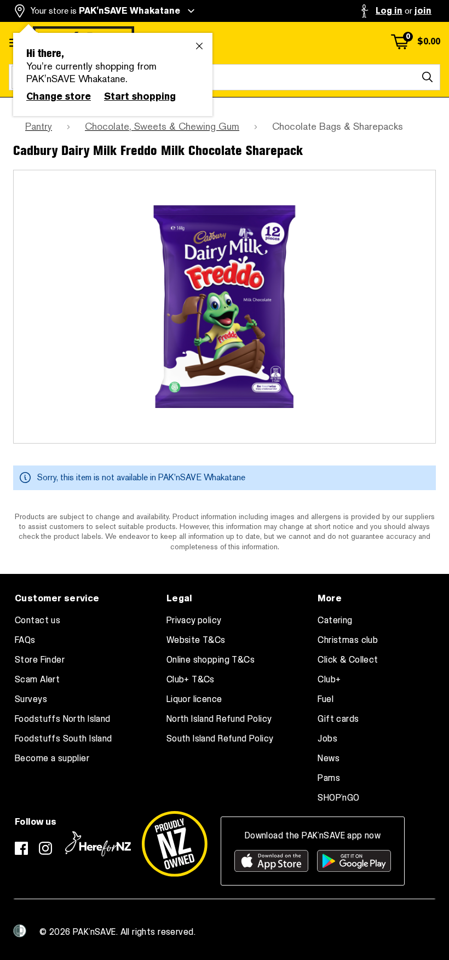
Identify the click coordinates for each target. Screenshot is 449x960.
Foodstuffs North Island (63, 719)
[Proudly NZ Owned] (175, 844)
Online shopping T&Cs (210, 660)
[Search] (427, 77)
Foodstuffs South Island (63, 738)
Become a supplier (52, 758)
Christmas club (348, 640)
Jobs (327, 738)
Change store (58, 96)
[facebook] (21, 848)
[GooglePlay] (354, 861)
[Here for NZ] (98, 843)
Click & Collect (348, 660)
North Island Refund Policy (219, 719)
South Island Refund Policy (220, 738)
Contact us (37, 620)
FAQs (25, 640)
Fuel (325, 699)
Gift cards (338, 719)
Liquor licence (194, 699)
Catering (335, 620)
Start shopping (140, 96)
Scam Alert (37, 679)
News (328, 758)
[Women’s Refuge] (19, 931)
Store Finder (40, 660)
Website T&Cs (196, 640)
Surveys (31, 699)
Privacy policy (194, 620)
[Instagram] (45, 848)
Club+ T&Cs (190, 679)
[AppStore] (271, 861)
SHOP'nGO (338, 798)
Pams (329, 778)
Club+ (329, 679)
